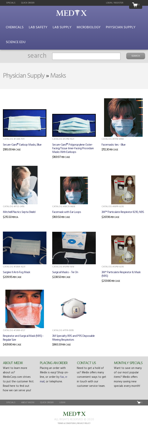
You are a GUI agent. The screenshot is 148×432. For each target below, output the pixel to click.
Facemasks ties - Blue (113, 144)
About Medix (13, 363)
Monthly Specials (128, 363)
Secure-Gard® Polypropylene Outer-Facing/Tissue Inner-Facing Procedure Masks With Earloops (73, 148)
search (37, 56)
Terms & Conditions (67, 423)
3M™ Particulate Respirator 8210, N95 (123, 212)
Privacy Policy (83, 423)
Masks (58, 76)
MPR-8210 (119, 206)
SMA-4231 (20, 267)
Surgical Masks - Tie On (65, 272)
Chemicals (15, 27)
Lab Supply (62, 27)
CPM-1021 (69, 139)
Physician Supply (120, 27)
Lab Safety (38, 27)
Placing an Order (53, 363)
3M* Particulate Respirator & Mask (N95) (121, 274)
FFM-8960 (119, 139)
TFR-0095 (69, 330)
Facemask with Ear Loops (66, 212)
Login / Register (114, 3)
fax (62, 377)
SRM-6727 (20, 330)
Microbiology (89, 27)
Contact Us (86, 363)
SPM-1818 (69, 267)
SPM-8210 (119, 267)
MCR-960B (70, 206)
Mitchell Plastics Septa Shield (19, 212)
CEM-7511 (19, 139)
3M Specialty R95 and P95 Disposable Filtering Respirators (73, 338)
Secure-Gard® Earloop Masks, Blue (22, 144)
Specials (10, 3)
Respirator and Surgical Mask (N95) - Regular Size (23, 338)
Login (62, 402)
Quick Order (27, 3)
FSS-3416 (19, 206)
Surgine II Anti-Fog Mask (16, 272)
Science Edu (16, 42)
